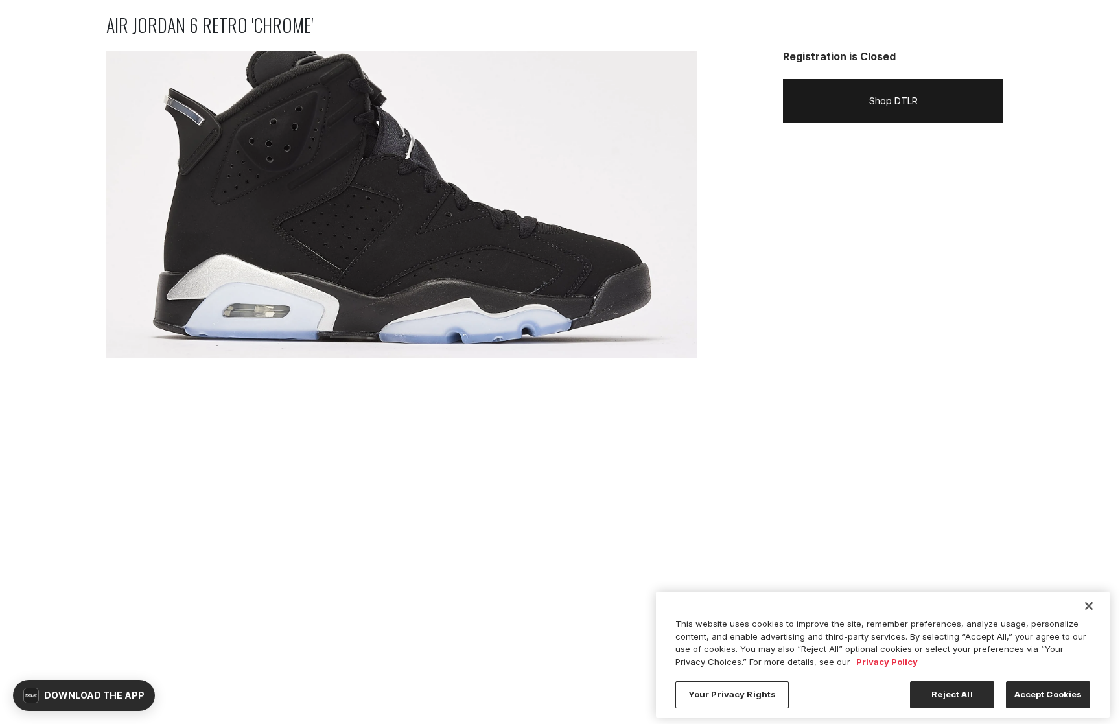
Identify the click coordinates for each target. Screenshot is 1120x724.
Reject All (951, 694)
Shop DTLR (893, 100)
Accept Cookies (1048, 694)
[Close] (1089, 606)
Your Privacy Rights (732, 694)
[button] (84, 695)
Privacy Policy (887, 662)
